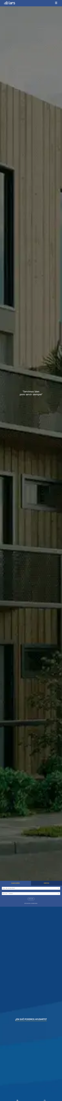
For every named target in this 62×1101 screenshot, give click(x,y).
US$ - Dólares (37, 920)
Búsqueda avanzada (31, 903)
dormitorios (7, 911)
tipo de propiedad (9, 888)
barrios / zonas (8, 893)
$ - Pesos (24, 920)
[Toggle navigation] (56, 2)
